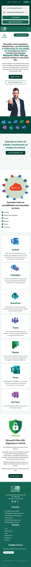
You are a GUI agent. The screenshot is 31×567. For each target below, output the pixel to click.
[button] (28, 29)
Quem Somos (8, 531)
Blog (6, 533)
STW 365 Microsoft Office (12, 511)
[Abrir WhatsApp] (27, 563)
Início (6, 528)
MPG (11, 565)
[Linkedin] (15, 502)
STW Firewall (8, 518)
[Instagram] (18, 502)
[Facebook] (13, 502)
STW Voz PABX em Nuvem (12, 522)
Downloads (8, 537)
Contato (7, 540)
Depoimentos (8, 535)
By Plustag (15, 562)
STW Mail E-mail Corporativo (13, 520)
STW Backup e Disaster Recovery (14, 513)
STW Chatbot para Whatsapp (13, 515)
